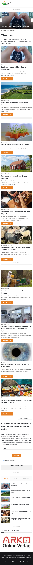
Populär (15, 478)
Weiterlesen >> (7, 78)
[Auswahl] (31, 4)
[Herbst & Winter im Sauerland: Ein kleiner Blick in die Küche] (16, 387)
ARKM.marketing (16, 9)
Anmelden (16, 455)
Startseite (5, 31)
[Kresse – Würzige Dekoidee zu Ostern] (16, 132)
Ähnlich (6, 478)
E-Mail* (4, 448)
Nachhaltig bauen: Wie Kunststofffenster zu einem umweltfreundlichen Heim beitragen (16, 329)
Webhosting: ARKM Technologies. (24, 557)
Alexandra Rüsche (6, 64)
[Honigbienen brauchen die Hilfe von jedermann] (16, 278)
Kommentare (26, 478)
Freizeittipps (5, 14)
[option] (16, 20)
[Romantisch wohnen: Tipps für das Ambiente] (16, 163)
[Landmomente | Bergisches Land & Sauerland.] (6, 3)
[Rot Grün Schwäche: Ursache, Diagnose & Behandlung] (16, 352)
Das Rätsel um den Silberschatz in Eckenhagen (15, 26)
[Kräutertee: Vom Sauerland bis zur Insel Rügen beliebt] (16, 199)
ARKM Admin (5, 100)
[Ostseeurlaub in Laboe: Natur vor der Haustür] (16, 90)
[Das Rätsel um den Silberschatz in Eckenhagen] (16, 20)
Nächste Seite (24, 418)
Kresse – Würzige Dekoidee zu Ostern (15, 144)
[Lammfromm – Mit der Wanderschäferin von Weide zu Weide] (16, 235)
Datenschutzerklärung (21, 438)
